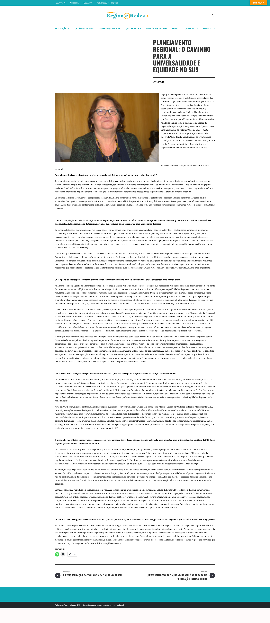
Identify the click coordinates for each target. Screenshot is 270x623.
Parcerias (208, 28)
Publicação (61, 28)
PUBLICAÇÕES (102, 3)
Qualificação (132, 28)
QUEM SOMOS (61, 3)
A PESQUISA (74, 3)
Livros (175, 28)
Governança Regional (110, 28)
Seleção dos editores (156, 28)
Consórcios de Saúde (84, 28)
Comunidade (190, 28)
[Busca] (212, 15)
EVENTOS (114, 3)
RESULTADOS (87, 3)
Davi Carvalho (158, 81)
